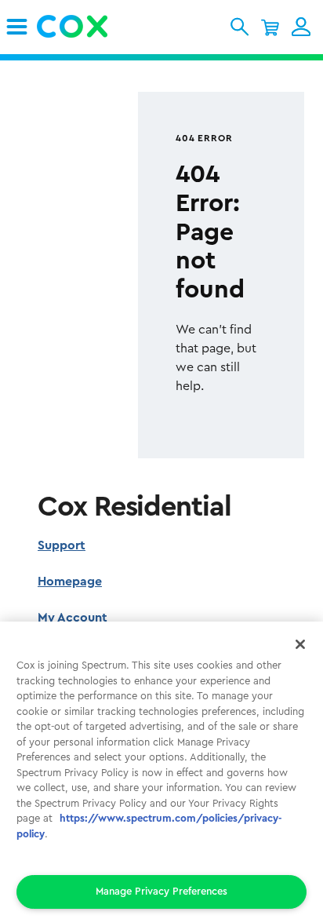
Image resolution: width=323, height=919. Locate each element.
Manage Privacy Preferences (161, 891)
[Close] (300, 644)
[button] (239, 26)
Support (61, 545)
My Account (72, 617)
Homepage (70, 581)
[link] (16, 27)
